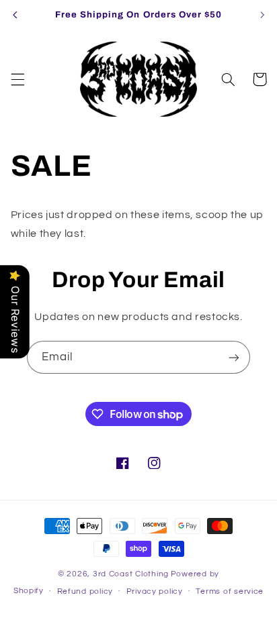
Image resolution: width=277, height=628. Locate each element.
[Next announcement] (262, 15)
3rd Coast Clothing (131, 574)
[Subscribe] (234, 357)
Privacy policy (154, 591)
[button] (17, 79)
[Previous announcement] (15, 15)
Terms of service (230, 591)
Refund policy (85, 591)
